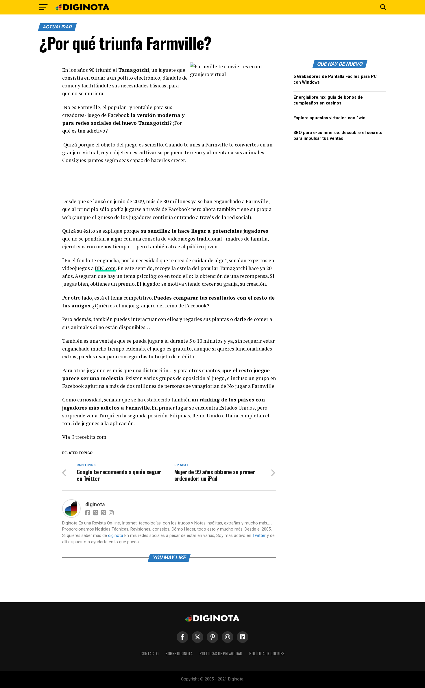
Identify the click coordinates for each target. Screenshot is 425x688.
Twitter (259, 535)
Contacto (149, 653)
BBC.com (105, 268)
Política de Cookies (266, 653)
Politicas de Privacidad (220, 653)
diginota (95, 504)
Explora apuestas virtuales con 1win (329, 117)
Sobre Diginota (179, 653)
